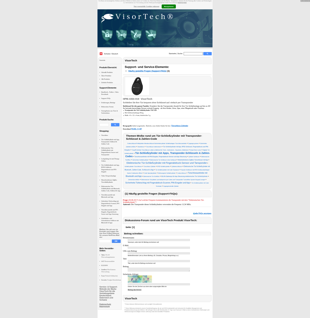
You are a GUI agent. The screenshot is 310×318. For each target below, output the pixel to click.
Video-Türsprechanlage (108, 176)
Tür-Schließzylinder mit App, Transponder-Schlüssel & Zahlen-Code (110, 142)
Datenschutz (182, 3)
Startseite (172, 53)
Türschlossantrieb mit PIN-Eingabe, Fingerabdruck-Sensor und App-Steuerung (109, 212)
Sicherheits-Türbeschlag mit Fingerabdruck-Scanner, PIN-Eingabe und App (110, 203)
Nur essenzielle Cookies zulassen (146, 6)
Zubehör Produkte (107, 82)
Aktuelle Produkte (107, 72)
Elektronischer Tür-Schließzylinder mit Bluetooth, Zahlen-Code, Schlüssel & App (110, 189)
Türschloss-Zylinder (179, 126)
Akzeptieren (169, 6)
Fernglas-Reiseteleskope (111, 280)
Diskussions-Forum (107, 107)
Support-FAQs (105, 98)
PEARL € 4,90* (136, 129)
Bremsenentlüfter (108, 261)
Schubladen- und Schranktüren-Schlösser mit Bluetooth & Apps (110, 221)
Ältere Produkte (106, 76)
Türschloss (104, 135)
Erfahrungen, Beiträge (108, 102)
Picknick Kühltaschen (109, 276)
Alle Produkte (105, 79)
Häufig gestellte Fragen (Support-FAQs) (147, 71)
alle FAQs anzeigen (203, 213)
